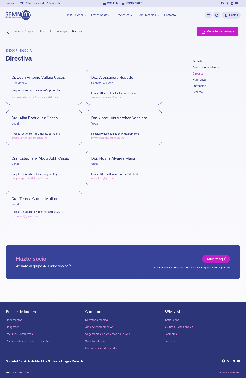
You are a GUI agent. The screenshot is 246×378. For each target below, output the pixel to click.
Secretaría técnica (96, 320)
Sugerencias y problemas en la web (107, 334)
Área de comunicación (99, 327)
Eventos (198, 92)
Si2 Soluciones (22, 372)
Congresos (12, 327)
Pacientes (170, 334)
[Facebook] (222, 3)
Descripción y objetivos (207, 67)
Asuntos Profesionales (178, 327)
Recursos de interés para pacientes (28, 341)
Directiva (198, 73)
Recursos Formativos (19, 334)
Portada (198, 61)
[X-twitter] (227, 3)
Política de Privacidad (229, 372)
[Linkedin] (231, 3)
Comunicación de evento (101, 348)
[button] (216, 259)
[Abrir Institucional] (85, 15)
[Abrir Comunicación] (158, 15)
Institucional (172, 320)
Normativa (199, 79)
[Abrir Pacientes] (131, 15)
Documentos (14, 320)
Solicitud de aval (95, 341)
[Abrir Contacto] (178, 15)
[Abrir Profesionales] (111, 15)
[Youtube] (236, 3)
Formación (199, 86)
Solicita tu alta (53, 3)
